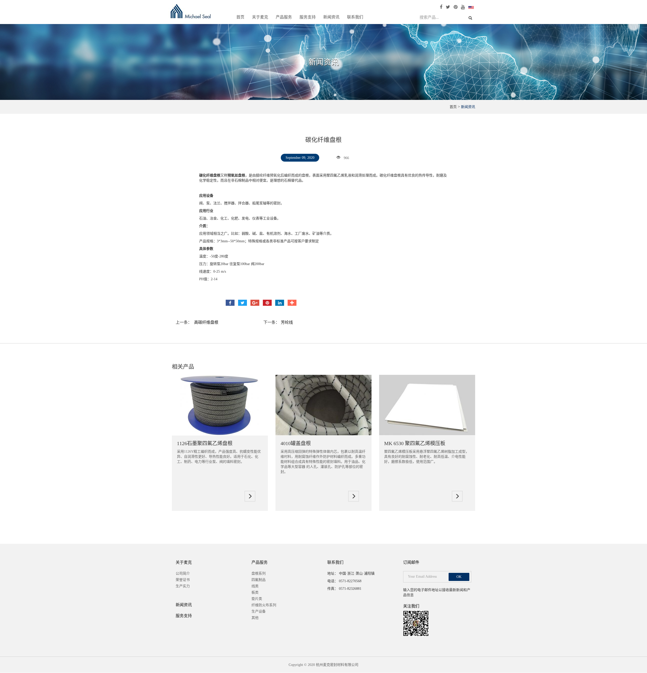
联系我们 (355, 17)
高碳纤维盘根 (206, 322)
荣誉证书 (183, 580)
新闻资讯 (331, 17)
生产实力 (183, 586)
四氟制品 (258, 580)
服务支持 (307, 17)
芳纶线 (287, 322)
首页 (240, 17)
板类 (255, 592)
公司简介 (183, 573)
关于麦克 (260, 17)
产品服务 (284, 17)
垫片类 (256, 599)
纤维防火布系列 (263, 605)
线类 (255, 586)
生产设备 (258, 611)
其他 (255, 618)
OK (458, 577)
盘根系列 (258, 573)
